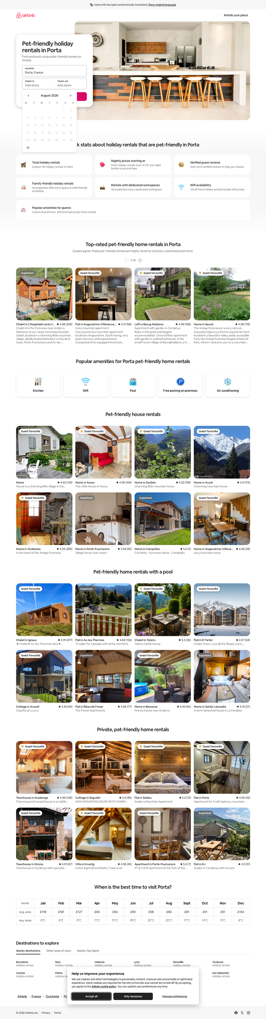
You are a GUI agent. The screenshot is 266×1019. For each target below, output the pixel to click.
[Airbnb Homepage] (25, 15)
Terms (57, 1012)
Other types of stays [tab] (58, 950)
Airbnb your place (236, 15)
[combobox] (54, 72)
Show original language (162, 4)
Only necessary (133, 996)
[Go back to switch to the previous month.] (28, 96)
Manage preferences (174, 996)
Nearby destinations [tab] (28, 950)
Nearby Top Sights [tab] (88, 950)
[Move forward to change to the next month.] (70, 96)
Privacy (46, 1012)
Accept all (91, 996)
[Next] (140, 260)
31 (28, 147)
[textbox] (38, 85)
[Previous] (126, 260)
